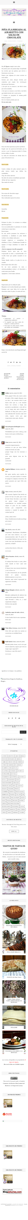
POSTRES (18, 365)
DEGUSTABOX (11, 779)
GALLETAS (20, 785)
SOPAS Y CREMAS (21, 809)
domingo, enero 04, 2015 (19, 628)
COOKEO (4, 764)
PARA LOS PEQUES (15, 797)
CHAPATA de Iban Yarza (14, 977)
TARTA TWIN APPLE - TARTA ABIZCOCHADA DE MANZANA (14, 1000)
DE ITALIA (14, 773)
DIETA (17, 779)
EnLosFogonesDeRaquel (12, 426)
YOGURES (22, 812)
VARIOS (9, 812)
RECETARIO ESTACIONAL (13, 803)
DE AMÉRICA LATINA (7, 767)
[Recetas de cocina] (7, 1115)
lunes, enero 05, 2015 (19, 641)
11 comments (19, 41)
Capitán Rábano (10, 469)
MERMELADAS (5, 794)
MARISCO (12, 791)
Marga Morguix (10, 590)
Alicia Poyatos (9, 556)
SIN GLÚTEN (5, 809)
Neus (6, 442)
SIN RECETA (12, 809)
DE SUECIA (22, 776)
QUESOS (4, 803)
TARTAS (4, 812)
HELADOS (4, 788)
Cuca (6, 491)
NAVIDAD (13, 365)
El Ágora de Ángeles (17, 1204)
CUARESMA (10, 764)
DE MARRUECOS (6, 776)
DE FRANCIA (13, 770)
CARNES (4, 761)
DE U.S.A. (4, 779)
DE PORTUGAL (14, 776)
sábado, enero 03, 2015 (14, 529)
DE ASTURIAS (5, 770)
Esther (7, 393)
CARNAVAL (18, 759)
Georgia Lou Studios (17, 1205)
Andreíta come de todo (12, 612)
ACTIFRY (4, 756)
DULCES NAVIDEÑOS (7, 782)
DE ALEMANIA (18, 764)
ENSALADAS (16, 782)
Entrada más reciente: (8, 376)
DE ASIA (16, 767)
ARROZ (17, 756)
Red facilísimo (15, 806)
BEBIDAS (23, 756)
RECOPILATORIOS (6, 806)
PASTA (3, 800)
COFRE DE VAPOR (12, 761)
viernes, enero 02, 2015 (15, 491)
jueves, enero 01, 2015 (16, 393)
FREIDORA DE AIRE (6, 785)
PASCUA (23, 797)
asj (6, 529)
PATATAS (9, 800)
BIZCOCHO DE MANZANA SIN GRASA (14, 926)
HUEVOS (17, 788)
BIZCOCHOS (5, 759)
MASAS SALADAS (20, 791)
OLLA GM (18, 794)
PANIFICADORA (5, 797)
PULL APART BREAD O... (14, 952)
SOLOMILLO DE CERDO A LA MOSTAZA (14, 1051)
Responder (8, 421)
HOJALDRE (10, 788)
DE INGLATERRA (6, 773)
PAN (23, 794)
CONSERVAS (20, 761)
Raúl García (8, 641)
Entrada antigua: (20, 376)
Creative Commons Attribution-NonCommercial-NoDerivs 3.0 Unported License (14, 1083)
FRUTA (8, 365)
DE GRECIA (20, 770)
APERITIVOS (11, 756)
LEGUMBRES (5, 791)
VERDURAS (15, 812)
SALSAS (22, 806)
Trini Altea (8, 628)
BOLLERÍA (12, 759)
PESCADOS (15, 800)
